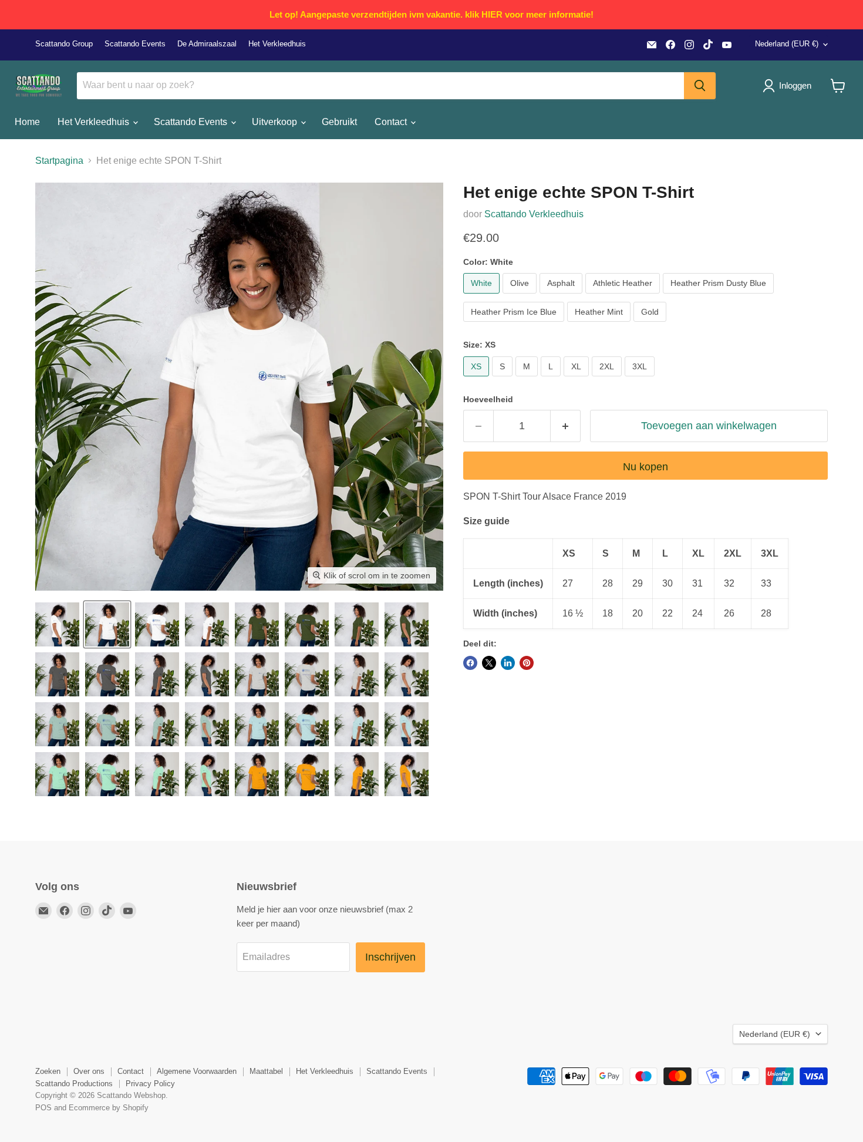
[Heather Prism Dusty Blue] (720, 296)
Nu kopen (645, 467)
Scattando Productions (74, 1083)
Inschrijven (390, 957)
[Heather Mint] (600, 324)
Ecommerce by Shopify (109, 1107)
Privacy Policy (150, 1083)
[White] (483, 296)
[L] (552, 379)
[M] (528, 379)
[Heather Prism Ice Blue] (515, 324)
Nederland (786, 43)
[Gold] (651, 324)
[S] (503, 379)
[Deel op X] (489, 663)
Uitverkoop (275, 122)
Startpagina (59, 161)
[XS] (477, 379)
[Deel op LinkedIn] (508, 663)
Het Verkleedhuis (277, 44)
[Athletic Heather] (624, 296)
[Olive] (521, 296)
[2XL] (608, 379)
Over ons (88, 1071)
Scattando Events (135, 44)
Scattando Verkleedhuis (534, 214)
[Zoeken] (700, 85)
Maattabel (266, 1071)
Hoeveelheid (488, 399)
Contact (392, 122)
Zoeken (47, 1071)
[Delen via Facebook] (470, 663)
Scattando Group (64, 44)
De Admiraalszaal (207, 44)
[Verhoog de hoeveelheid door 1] (566, 426)
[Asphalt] (562, 296)
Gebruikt (339, 122)
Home (27, 122)
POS (43, 1107)
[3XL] (641, 379)
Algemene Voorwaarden (197, 1071)
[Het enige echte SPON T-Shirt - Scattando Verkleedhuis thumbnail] (57, 624)
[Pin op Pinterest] (527, 663)
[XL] (578, 379)
